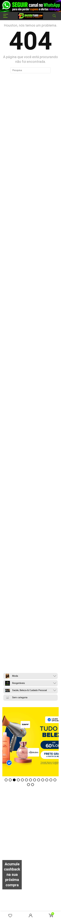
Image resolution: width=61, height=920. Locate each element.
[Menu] (5, 16)
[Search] (54, 16)
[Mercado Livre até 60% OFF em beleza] (30, 741)
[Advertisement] (30, 829)
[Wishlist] (10, 916)
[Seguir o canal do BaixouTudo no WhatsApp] (30, 6)
